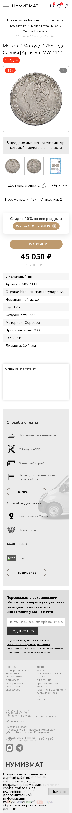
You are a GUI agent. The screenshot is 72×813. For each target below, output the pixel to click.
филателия (13, 686)
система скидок (47, 693)
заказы (41, 670)
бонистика (12, 680)
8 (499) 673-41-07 (16, 713)
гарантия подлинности (51, 689)
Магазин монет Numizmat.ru (25, 20)
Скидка (11, 60)
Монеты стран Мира (44, 25)
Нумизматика (17, 25)
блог (40, 696)
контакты (43, 699)
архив (40, 666)
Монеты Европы (33, 31)
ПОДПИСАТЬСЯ (22, 631)
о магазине (44, 680)
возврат (42, 686)
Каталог (54, 20)
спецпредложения (18, 670)
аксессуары (13, 689)
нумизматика (14, 676)
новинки (11, 666)
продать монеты (47, 683)
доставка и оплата (49, 673)
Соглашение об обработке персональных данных (24, 805)
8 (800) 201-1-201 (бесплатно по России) (31, 716)
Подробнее (26, 492)
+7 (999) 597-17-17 (17, 710)
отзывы (41, 676)
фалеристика (14, 683)
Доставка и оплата (23, 185)
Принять (58, 791)
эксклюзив (12, 673)
